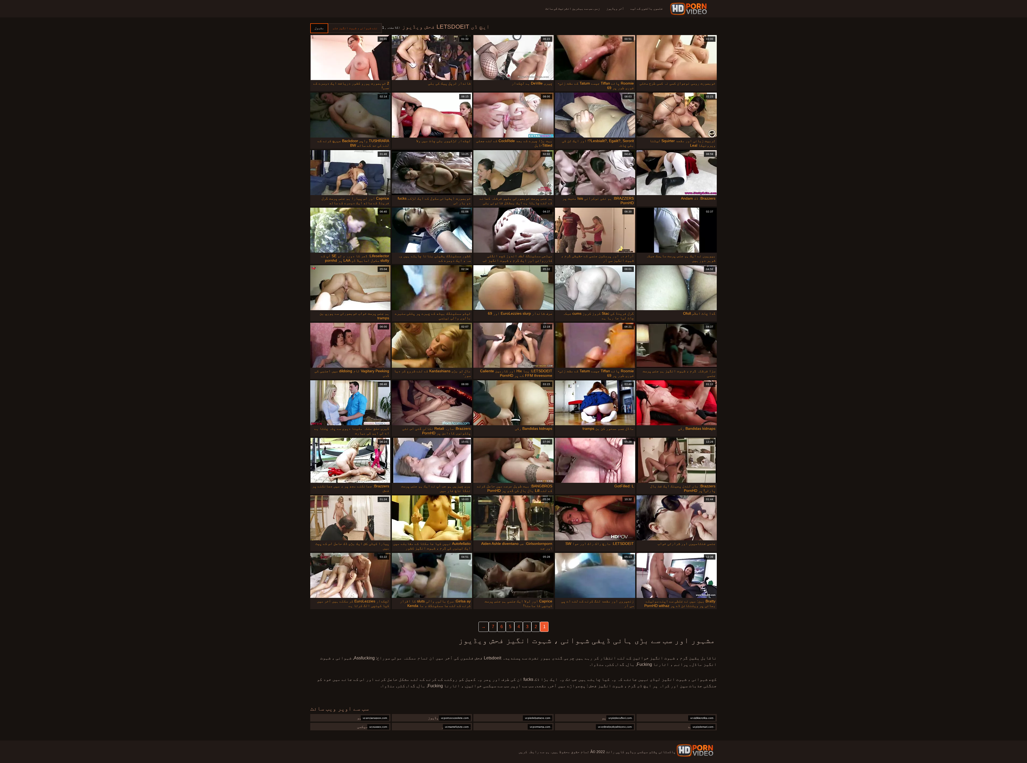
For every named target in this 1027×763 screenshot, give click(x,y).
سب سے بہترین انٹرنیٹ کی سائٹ (568, 8)
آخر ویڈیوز (615, 8)
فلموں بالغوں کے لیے (646, 8)
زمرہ (596, 8)
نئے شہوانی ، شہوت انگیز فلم (355, 28)
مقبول (319, 28)
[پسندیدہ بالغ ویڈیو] (695, 750)
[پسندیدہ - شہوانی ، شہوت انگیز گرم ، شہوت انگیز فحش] (689, 9)
